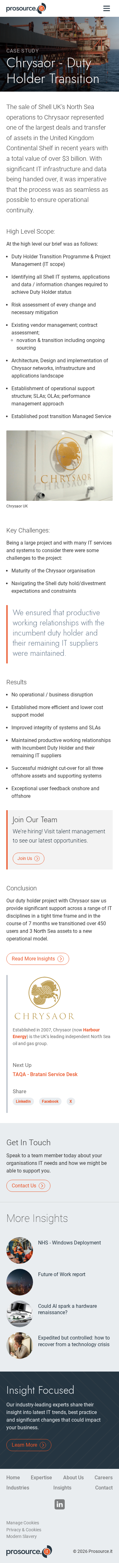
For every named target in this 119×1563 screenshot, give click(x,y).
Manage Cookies (22, 1523)
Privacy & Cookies (23, 1530)
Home (13, 1478)
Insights (62, 1488)
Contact (104, 1488)
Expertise (41, 1478)
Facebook (50, 1101)
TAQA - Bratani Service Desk (45, 1074)
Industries (17, 1488)
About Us (73, 1478)
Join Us (25, 858)
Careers (104, 1478)
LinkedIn (23, 1101)
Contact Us (24, 1186)
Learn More (25, 1445)
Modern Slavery (21, 1536)
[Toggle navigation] (106, 8)
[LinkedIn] (60, 1504)
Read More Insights (34, 959)
